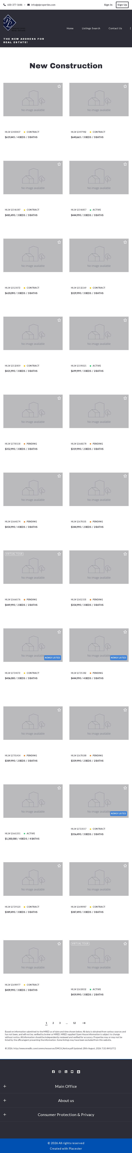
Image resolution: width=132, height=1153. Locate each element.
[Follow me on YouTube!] (72, 1071)
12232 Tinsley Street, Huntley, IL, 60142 (99, 823)
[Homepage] (14, 24)
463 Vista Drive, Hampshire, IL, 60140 (97, 667)
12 (74, 1023)
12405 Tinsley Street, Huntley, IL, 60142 (99, 901)
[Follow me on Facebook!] (53, 1071)
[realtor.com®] (78, 1071)
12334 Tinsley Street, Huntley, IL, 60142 (33, 901)
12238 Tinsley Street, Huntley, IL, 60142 (33, 667)
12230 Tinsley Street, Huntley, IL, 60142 (33, 979)
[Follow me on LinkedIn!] (66, 1071)
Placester (75, 1148)
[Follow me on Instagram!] (59, 1071)
